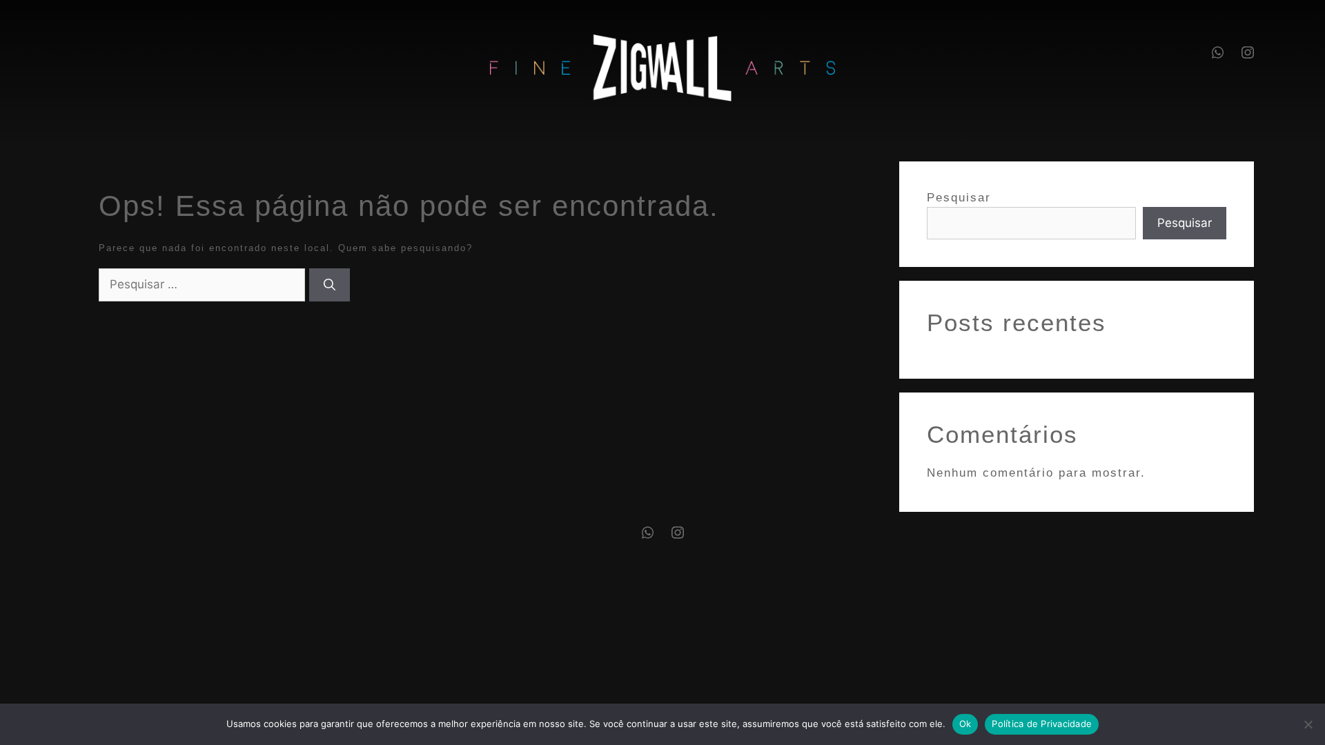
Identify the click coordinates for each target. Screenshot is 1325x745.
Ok (965, 723)
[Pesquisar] (329, 284)
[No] (1308, 724)
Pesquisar (959, 197)
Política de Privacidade (1042, 723)
